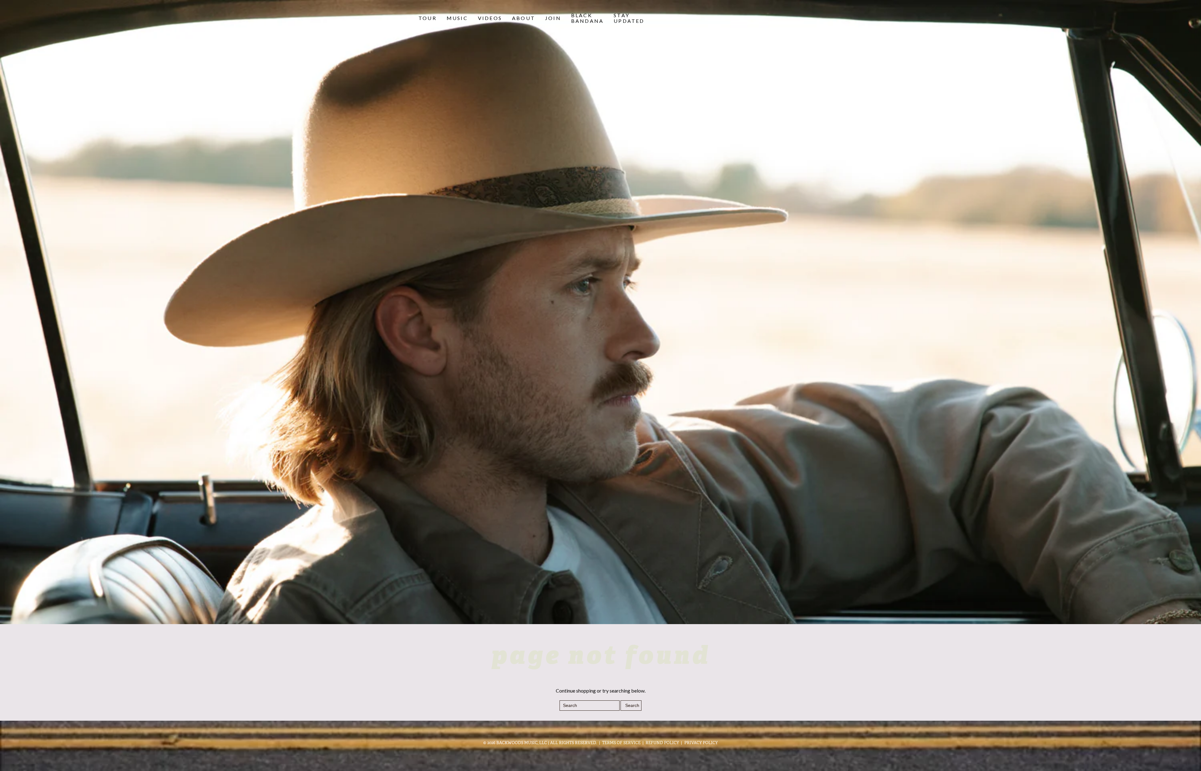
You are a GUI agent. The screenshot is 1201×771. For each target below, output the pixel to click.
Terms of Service (621, 742)
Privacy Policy (701, 742)
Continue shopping (576, 690)
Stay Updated (629, 18)
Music (457, 18)
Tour (427, 18)
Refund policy (662, 742)
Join (553, 18)
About (523, 18)
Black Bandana (587, 18)
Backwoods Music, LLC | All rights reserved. (546, 742)
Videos (490, 18)
